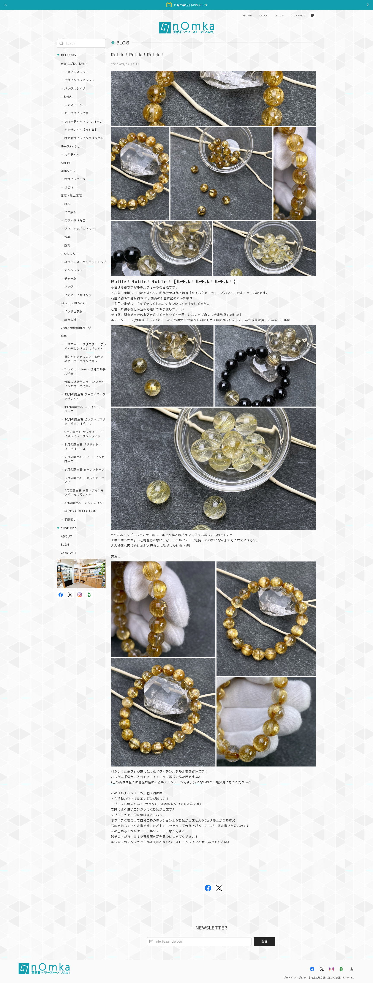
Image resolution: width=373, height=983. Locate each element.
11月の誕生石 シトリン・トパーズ (83, 409)
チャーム (70, 278)
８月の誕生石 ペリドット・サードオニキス (82, 446)
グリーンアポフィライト (81, 229)
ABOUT (264, 15)
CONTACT (298, 15)
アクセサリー (70, 253)
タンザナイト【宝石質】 (81, 130)
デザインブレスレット (79, 80)
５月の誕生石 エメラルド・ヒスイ (84, 480)
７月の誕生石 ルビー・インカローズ (84, 459)
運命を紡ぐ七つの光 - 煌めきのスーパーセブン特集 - (84, 359)
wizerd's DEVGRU (74, 303)
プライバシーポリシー (295, 977)
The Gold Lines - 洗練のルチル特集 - (85, 371)
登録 (264, 941)
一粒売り (67, 97)
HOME (247, 15)
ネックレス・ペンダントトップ (85, 262)
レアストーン (73, 105)
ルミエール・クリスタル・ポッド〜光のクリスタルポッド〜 (85, 346)
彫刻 (67, 245)
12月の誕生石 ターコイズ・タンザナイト (84, 396)
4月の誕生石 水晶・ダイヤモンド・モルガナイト (84, 492)
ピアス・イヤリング (78, 295)
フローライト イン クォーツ (83, 121)
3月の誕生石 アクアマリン (83, 503)
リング (68, 286)
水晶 (67, 237)
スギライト (71, 154)
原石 (67, 204)
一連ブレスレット (76, 72)
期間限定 (70, 519)
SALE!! (66, 163)
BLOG (280, 15)
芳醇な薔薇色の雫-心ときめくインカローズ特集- (84, 384)
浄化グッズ (68, 171)
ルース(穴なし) (71, 146)
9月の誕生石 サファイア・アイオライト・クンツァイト (84, 434)
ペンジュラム (73, 311)
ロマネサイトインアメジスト (83, 138)
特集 (64, 336)
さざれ (68, 187)
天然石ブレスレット (74, 64)
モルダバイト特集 (76, 113)
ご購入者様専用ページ (76, 328)
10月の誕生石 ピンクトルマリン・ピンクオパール (84, 421)
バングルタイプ (74, 88)
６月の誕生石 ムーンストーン (84, 469)
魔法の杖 (70, 320)
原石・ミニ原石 (71, 195)
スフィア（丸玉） (76, 220)
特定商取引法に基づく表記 (326, 977)
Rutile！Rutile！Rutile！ (138, 54)
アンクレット (73, 270)
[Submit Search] (61, 43)
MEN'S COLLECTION (80, 511)
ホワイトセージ (74, 179)
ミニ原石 (70, 212)
